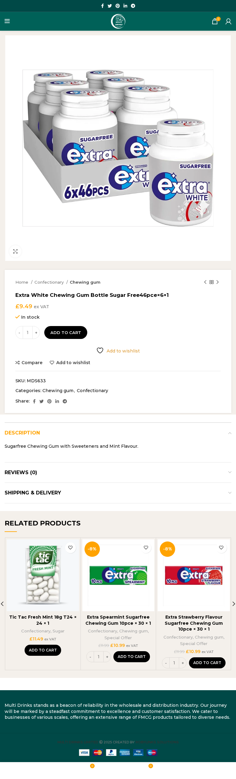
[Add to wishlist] (70, 547)
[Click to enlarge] (15, 251)
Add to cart (65, 332)
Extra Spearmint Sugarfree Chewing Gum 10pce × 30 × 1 (118, 620)
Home (22, 282)
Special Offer (118, 637)
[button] (43, 650)
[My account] (228, 21)
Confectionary (49, 282)
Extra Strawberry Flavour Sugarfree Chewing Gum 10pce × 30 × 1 (194, 623)
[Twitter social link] (110, 6)
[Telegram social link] (133, 6)
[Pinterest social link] (118, 6)
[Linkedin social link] (125, 6)
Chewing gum (85, 282)
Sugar (59, 630)
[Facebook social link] (102, 6)
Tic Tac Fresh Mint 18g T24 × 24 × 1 (43, 620)
